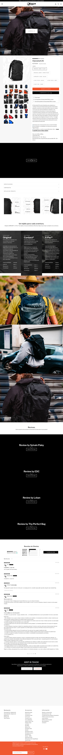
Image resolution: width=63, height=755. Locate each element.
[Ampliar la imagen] (16, 70)
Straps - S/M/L (28, 735)
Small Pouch (28, 734)
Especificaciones (8, 184)
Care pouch (27, 713)
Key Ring (27, 725)
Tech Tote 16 (7, 718)
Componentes (7, 187)
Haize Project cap (29, 721)
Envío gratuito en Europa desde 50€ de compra (44, 99)
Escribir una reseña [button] (51, 552)
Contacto (44, 722)
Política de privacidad (47, 719)
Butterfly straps (28, 712)
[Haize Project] (31, 3)
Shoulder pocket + (29, 733)
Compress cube (28, 715)
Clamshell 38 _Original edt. (10, 713)
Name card (27, 727)
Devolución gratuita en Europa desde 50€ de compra (45, 101)
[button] (35, 58)
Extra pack (27, 716)
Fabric (34, 66)
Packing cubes (28, 728)
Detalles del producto (10, 191)
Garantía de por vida (46, 713)
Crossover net (28, 718)
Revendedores (45, 721)
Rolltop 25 (6, 715)
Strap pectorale (28, 737)
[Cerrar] (61, 742)
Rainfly (26, 730)
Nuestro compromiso (47, 712)
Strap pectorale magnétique (31, 738)
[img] (7, 562)
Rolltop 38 (6, 716)
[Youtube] (46, 749)
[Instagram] (44, 749)
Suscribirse (37, 668)
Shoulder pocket (29, 731)
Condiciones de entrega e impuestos (50, 715)
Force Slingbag (28, 719)
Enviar (31, 752)
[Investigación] (58, 4)
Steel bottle (27, 740)
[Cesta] (61, 4)
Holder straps (28, 722)
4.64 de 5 (15, 551)
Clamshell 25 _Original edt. (10, 712)
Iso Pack (27, 724)
